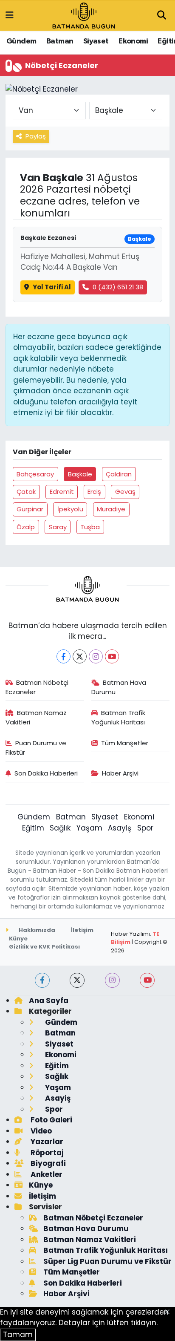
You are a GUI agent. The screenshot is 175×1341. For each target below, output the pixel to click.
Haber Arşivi (120, 773)
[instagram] (112, 980)
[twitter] (77, 980)
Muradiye (111, 509)
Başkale (80, 474)
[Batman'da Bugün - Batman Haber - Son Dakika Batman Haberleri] (84, 14)
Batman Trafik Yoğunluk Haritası (118, 717)
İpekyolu (70, 509)
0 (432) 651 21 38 (118, 287)
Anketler (45, 1174)
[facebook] (42, 980)
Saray (58, 526)
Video (40, 1131)
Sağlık (60, 828)
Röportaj (46, 1153)
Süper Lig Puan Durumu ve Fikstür (107, 1261)
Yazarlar (46, 1141)
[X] (80, 656)
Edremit (62, 491)
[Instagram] (96, 656)
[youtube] (147, 980)
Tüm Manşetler (124, 742)
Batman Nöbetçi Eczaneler (37, 687)
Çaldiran (119, 474)
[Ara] (161, 15)
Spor (145, 828)
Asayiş (119, 828)
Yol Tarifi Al (52, 287)
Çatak (26, 491)
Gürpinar (30, 509)
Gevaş (125, 491)
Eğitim (33, 828)
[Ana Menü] (10, 15)
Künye (18, 938)
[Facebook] (63, 656)
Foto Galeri (50, 1120)
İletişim (82, 930)
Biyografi (47, 1163)
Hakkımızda (36, 930)
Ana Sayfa (48, 1000)
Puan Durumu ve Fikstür (36, 747)
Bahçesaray (35, 474)
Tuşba (90, 526)
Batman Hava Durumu (119, 687)
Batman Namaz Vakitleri (36, 717)
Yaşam (89, 828)
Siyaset (96, 41)
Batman (59, 41)
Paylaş (35, 136)
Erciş (94, 491)
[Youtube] (112, 656)
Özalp (26, 526)
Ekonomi (133, 41)
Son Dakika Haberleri (46, 773)
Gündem (21, 41)
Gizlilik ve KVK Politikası (44, 947)
